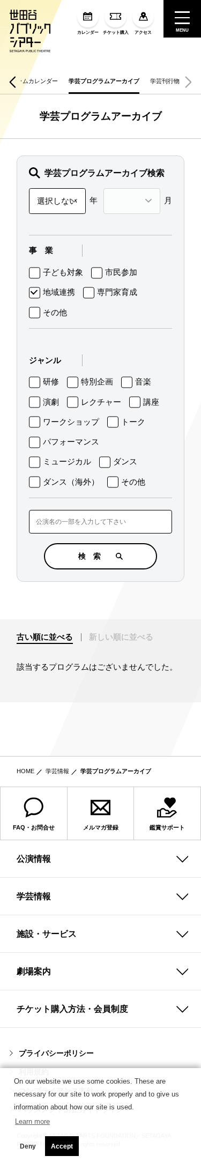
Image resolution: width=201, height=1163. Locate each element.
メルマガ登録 (100, 827)
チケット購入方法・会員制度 (72, 1008)
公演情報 (34, 858)
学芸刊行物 (165, 81)
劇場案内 (34, 971)
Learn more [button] (32, 1121)
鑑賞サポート (167, 827)
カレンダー (88, 32)
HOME (25, 771)
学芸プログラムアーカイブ (104, 81)
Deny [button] (28, 1146)
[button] (12, 82)
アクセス (143, 32)
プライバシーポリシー (56, 1053)
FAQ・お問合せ (34, 827)
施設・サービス (47, 933)
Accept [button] (62, 1146)
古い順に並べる (45, 637)
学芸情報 (57, 771)
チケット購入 (116, 32)
